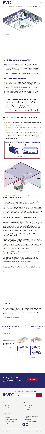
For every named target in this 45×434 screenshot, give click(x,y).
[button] (32, 379)
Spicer (16, 317)
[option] (9, 342)
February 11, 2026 (7, 347)
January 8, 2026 (20, 352)
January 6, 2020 (6, 34)
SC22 (19, 317)
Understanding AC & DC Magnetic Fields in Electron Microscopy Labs (23, 348)
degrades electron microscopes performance (16, 65)
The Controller (8, 127)
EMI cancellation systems (10, 82)
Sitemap (14, 431)
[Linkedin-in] (23, 424)
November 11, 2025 (34, 357)
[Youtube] (27, 424)
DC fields (31, 208)
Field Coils (8, 132)
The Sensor (8, 122)
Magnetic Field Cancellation (9, 317)
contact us (10, 313)
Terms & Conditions (7, 431)
